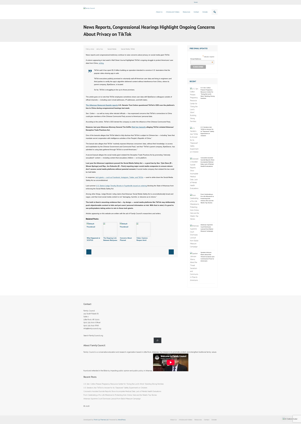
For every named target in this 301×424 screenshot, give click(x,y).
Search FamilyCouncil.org (93, 336)
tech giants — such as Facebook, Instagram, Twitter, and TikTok (119, 177)
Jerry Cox (99, 49)
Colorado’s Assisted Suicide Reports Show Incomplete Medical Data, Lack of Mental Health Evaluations (207, 162)
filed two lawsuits (139, 127)
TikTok (133, 49)
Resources (198, 420)
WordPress (122, 420)
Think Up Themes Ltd (101, 420)
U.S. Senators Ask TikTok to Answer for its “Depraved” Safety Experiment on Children (207, 131)
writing (101, 63)
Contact (206, 420)
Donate (214, 420)
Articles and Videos (185, 420)
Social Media (111, 49)
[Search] (157, 340)
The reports (102, 105)
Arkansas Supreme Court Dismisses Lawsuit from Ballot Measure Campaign (207, 228)
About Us (173, 420)
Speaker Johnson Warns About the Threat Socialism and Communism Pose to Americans (207, 257)
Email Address (201, 59)
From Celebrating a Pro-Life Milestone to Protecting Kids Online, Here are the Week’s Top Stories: (207, 198)
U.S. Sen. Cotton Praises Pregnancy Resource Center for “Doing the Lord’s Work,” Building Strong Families (208, 93)
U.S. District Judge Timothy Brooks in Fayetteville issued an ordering (121, 186)
